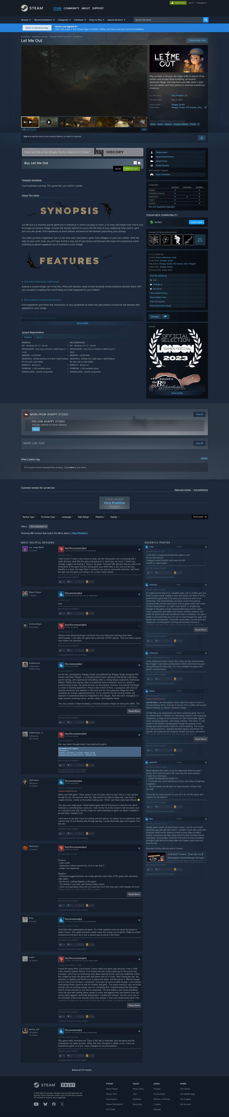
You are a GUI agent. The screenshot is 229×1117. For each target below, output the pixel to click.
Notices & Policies (162, 1099)
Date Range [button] (83, 517)
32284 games (34, 666)
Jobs (135, 1094)
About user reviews (183, 490)
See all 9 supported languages (162, 207)
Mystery (168, 124)
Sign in (26, 136)
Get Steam (185, 1089)
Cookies (157, 1104)
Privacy (157, 1089)
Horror (160, 124)
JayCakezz (34, 780)
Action (153, 124)
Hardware (137, 1099)
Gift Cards (110, 1109)
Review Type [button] (28, 517)
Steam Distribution (114, 1104)
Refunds (157, 1109)
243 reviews (33, 739)
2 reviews (32, 595)
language (200, 3)
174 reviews (33, 627)
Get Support (185, 1099)
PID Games (191, 107)
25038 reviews (34, 669)
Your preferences (200, 490)
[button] (26, 19)
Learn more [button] (196, 222)
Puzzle (193, 124)
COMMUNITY (71, 8)
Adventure (166, 257)
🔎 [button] (150, 369)
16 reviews (33, 786)
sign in (190, 3)
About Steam (112, 1089)
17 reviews (33, 849)
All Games (25, 36)
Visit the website (157, 276)
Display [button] (113, 517)
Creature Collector (181, 124)
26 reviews (33, 1035)
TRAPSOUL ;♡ (36, 733)
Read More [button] (134, 711)
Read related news (158, 297)
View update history (158, 293)
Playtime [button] (100, 517)
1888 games (33, 736)
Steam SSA (111, 1094)
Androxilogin (35, 624)
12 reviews (33, 960)
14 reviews (33, 550)
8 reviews (32, 921)
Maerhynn (34, 846)
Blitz (31, 918)
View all (204, 458)
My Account (185, 1104)
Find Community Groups (160, 306)
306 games (33, 783)
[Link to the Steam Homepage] (32, 10)
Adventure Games (40, 36)
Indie (174, 257)
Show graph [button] (198, 517)
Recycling (137, 1104)
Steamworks (111, 1099)
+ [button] (198, 124)
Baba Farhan (35, 592)
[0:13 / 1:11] (84, 80)
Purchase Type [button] (48, 517)
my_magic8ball (36, 547)
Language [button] (66, 517)
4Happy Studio (178, 104)
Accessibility (159, 1094)
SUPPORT (98, 8)
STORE (57, 8)
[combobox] (168, 19)
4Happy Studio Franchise (60, 36)
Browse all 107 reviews (82, 1070)
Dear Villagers (190, 264)
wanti (31, 957)
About (85, 8)
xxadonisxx (34, 663)
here (71, 467)
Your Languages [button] (37, 526)
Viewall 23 (200, 239)
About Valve (138, 1089)
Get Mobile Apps (187, 1094)
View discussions (157, 301)
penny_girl (34, 1029)
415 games (33, 1032)
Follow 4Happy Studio (48, 421)
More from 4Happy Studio (49, 414)
